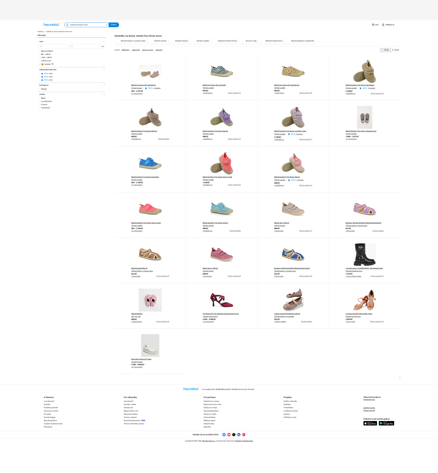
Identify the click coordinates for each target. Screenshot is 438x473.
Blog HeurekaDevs (50, 420)
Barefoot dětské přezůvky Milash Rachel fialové (363, 223)
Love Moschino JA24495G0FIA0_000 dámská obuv (364, 268)
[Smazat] (106, 24)
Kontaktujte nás (369, 399)
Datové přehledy (209, 417)
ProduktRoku (288, 407)
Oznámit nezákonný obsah (53, 424)
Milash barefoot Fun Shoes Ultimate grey (361, 131)
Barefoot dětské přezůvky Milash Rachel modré (292, 268)
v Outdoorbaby (136, 322)
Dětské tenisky (136, 88)
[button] (54, 46)
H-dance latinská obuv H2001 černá (359, 314)
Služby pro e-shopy (210, 407)
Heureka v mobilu (130, 404)
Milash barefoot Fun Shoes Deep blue (145, 177)
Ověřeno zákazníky (290, 401)
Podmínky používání (51, 407)
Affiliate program (209, 420)
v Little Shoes (207, 93)
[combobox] (86, 24)
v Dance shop (350, 322)
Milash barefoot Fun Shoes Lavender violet (290, 131)
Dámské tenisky (137, 362)
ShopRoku (287, 404)
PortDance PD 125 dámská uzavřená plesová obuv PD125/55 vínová (222, 314)
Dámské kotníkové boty (354, 271)
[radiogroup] (72, 76)
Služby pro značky (210, 414)
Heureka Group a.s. (208, 441)
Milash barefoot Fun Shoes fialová (215, 131)
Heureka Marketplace (211, 411)
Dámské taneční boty (210, 316)
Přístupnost (48, 427)
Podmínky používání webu (244, 441)
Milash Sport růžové (210, 268)
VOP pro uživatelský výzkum (134, 424)
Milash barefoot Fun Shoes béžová (144, 131)
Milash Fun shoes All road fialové (143, 85)
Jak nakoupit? (128, 401)
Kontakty (47, 404)
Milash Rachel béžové (139, 268)
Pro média (47, 414)
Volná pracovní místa (51, 411)
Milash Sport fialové (281, 223)
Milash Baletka (136, 314)
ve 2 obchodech (136, 94)
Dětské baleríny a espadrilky (284, 316)
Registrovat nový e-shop (212, 404)
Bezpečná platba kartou (132, 420)
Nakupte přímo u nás (131, 411)
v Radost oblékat (280, 322)
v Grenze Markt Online (353, 276)
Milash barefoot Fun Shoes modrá (215, 223)
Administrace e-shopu (211, 401)
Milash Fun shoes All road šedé (214, 85)
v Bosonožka (278, 231)
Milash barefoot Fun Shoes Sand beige (360, 85)
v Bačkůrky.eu (350, 94)
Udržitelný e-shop (290, 417)
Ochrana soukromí (130, 417)
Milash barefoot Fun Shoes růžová (287, 177)
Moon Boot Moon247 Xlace (141, 359)
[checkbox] (40, 51)
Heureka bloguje (49, 417)
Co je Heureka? (49, 401)
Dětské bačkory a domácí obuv (356, 226)
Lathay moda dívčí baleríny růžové (287, 314)
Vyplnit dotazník (369, 410)
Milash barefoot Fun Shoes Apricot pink (217, 177)
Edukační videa (209, 424)
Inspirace (287, 414)
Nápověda (207, 427)
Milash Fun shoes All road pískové (286, 85)
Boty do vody (136, 316)
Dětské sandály (208, 88)
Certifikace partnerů (291, 411)
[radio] (40, 74)
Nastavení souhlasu (131, 414)
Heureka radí (128, 407)
